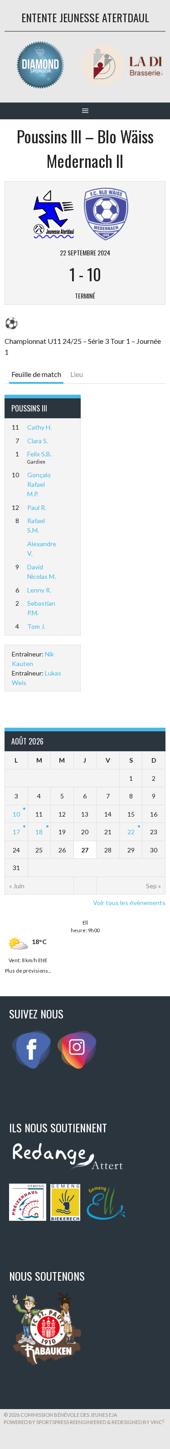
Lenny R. (39, 590)
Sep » (153, 886)
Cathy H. (39, 427)
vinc (158, 1422)
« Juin (16, 886)
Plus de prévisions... (28, 970)
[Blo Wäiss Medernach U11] (106, 213)
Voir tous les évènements (129, 902)
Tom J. (36, 626)
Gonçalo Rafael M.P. (39, 484)
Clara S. (37, 441)
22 (131, 832)
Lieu (76, 374)
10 (16, 814)
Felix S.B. (39, 454)
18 (39, 832)
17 (16, 832)
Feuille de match (36, 374)
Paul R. (36, 507)
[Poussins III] (54, 213)
